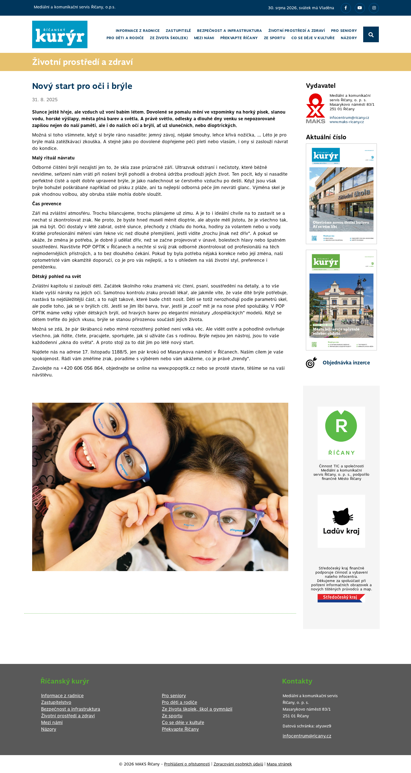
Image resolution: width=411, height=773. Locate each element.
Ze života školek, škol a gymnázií (197, 709)
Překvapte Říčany (180, 729)
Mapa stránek (279, 764)
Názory (48, 729)
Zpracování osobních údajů (238, 764)
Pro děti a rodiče (179, 702)
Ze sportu (172, 715)
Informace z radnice (62, 695)
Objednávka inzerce (346, 363)
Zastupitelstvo (56, 702)
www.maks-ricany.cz (347, 122)
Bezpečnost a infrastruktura (70, 709)
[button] (283, 395)
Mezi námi (52, 722)
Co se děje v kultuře (183, 722)
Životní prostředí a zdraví (68, 715)
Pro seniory (174, 695)
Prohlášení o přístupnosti (187, 764)
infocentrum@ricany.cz (349, 118)
